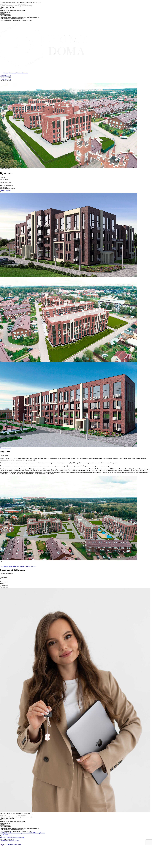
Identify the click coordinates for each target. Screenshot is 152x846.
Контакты (25, 73)
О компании (12, 73)
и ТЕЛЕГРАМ (36, 833)
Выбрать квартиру (5, 190)
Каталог (6, 73)
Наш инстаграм (19, 833)
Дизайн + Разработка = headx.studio (10, 844)
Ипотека (19, 73)
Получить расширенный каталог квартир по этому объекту (18, 566)
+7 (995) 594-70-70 (5, 76)
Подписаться (4, 834)
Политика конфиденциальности (9, 840)
